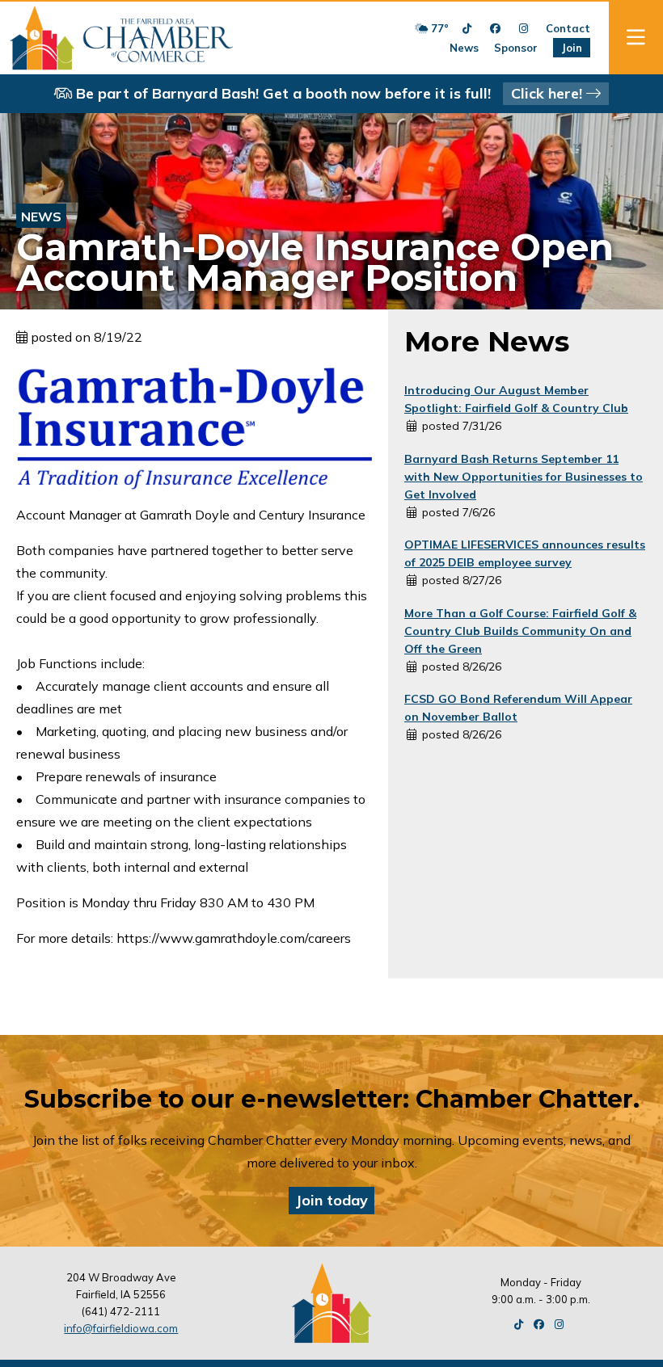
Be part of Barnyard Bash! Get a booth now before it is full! (329, 93)
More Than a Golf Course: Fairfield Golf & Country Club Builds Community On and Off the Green (520, 631)
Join (571, 47)
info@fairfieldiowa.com (121, 1328)
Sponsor (516, 47)
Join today (331, 1200)
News (464, 47)
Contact (568, 28)
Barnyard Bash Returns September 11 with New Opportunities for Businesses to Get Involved (523, 477)
